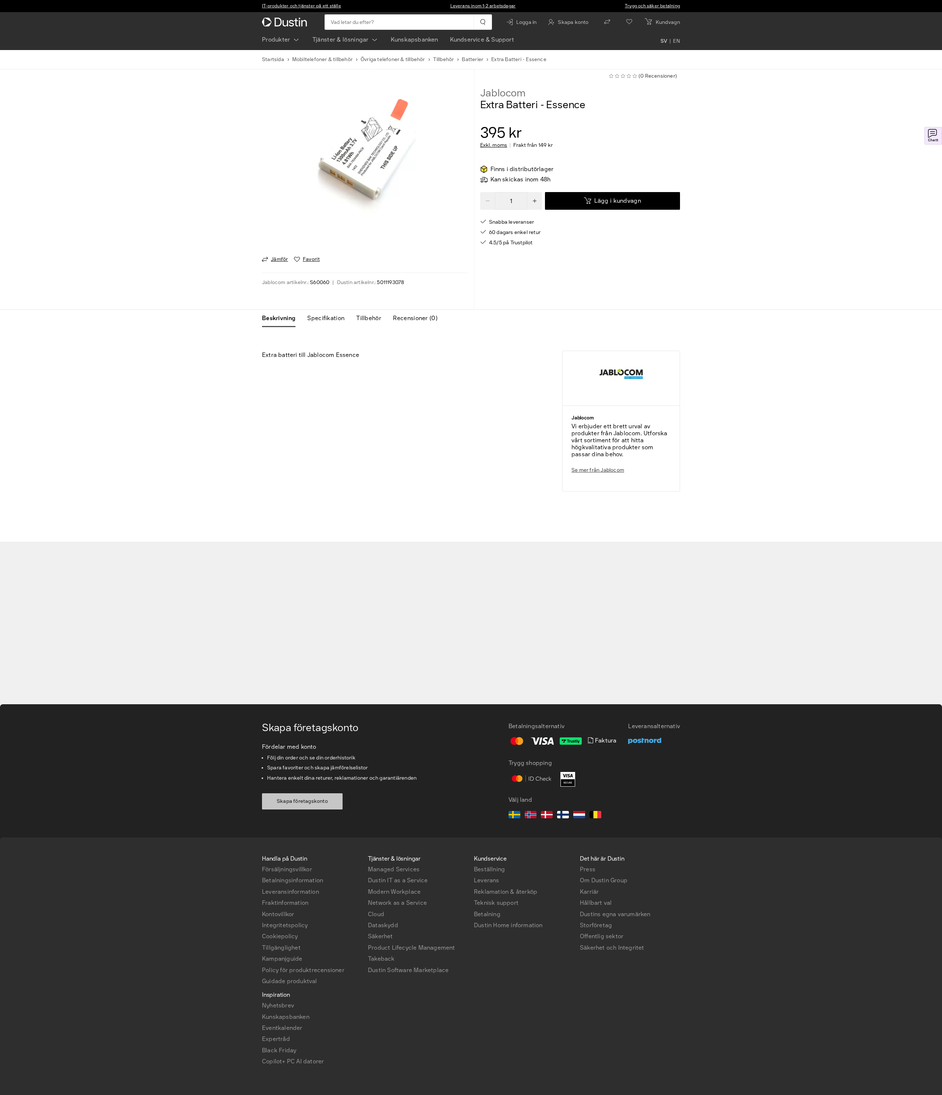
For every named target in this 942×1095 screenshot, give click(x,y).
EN (676, 41)
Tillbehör (443, 59)
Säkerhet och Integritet (612, 947)
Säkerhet (380, 936)
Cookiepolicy (280, 936)
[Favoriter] (629, 22)
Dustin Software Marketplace (408, 970)
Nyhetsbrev (278, 1005)
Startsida (273, 59)
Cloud (376, 914)
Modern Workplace (394, 891)
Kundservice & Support (482, 39)
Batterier (472, 59)
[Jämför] (607, 22)
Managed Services (393, 869)
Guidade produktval (289, 981)
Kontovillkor (278, 914)
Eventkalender (282, 1027)
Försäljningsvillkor (287, 869)
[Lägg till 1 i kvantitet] (534, 201)
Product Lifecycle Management (411, 947)
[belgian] (595, 816)
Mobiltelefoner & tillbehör (322, 59)
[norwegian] (530, 816)
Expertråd (276, 1038)
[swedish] (514, 816)
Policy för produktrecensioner (303, 970)
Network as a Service (397, 902)
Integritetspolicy (285, 925)
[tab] (281, 318)
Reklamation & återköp (505, 891)
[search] (483, 22)
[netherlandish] (579, 816)
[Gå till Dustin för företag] (286, 22)
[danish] (547, 816)
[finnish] (563, 816)
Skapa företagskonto (302, 801)
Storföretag (596, 925)
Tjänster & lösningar (340, 39)
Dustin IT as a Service (398, 880)
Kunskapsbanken (414, 39)
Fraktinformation (285, 902)
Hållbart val (596, 902)
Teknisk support (496, 902)
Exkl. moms (493, 145)
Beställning (489, 869)
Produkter (276, 39)
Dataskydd (383, 925)
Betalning (487, 914)
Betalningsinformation (292, 880)
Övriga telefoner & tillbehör (393, 59)
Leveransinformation (290, 891)
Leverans (486, 880)
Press (587, 869)
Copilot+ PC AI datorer (293, 1061)
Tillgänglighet (281, 947)
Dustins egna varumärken (615, 914)
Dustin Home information (508, 925)
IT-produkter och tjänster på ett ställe (301, 5)
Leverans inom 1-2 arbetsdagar (483, 5)
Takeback (381, 958)
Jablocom (502, 93)
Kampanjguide (282, 958)
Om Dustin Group (603, 880)
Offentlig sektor (601, 936)
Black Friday (279, 1050)
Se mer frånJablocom (597, 470)
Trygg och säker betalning (652, 5)
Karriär (589, 891)
